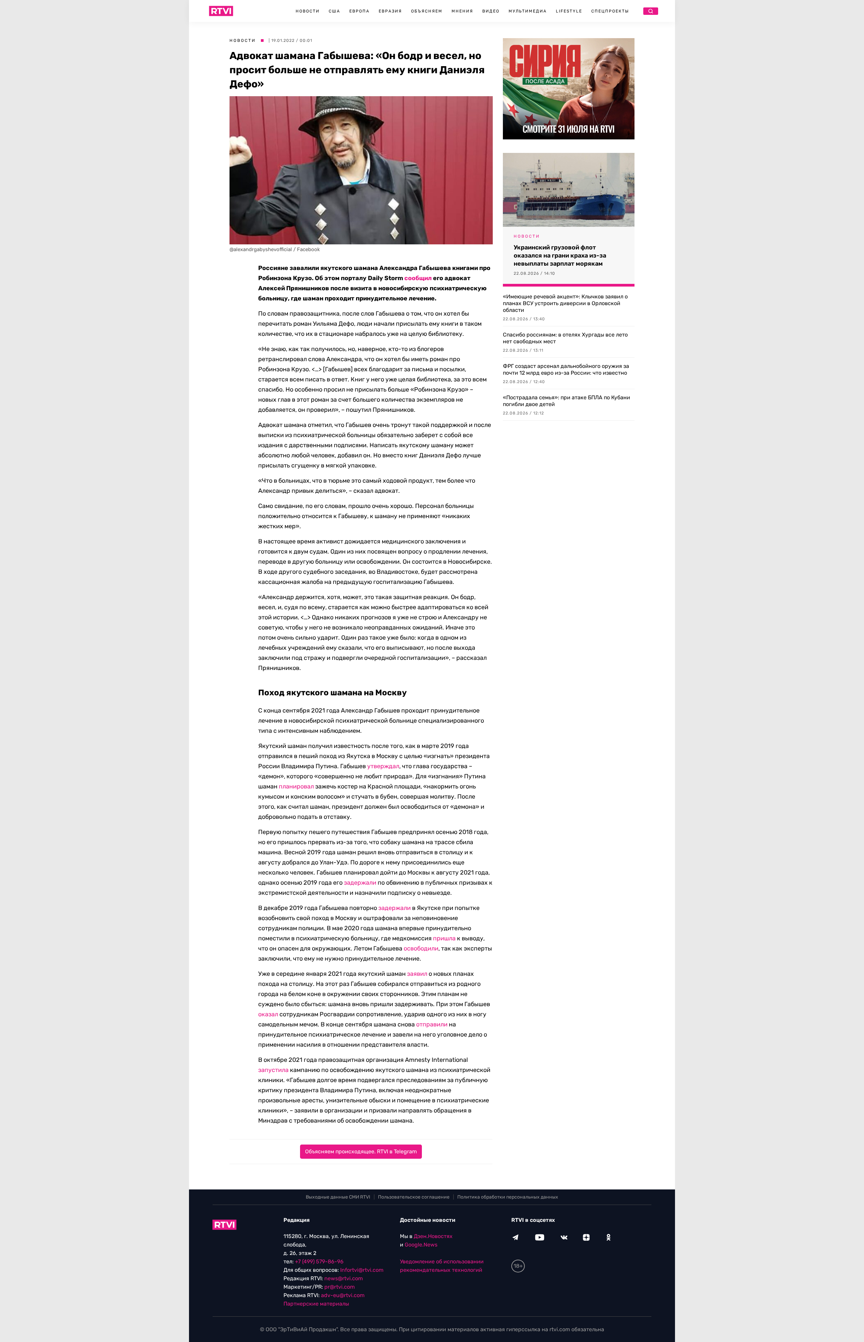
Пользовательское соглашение (414, 1197)
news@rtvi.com (343, 1278)
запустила (273, 1070)
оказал (268, 1014)
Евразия (390, 11)
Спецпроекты (610, 11)
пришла (444, 938)
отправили (432, 1024)
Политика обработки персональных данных (507, 1197)
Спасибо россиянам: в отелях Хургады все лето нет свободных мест (565, 338)
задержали (360, 882)
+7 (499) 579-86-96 (319, 1261)
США (334, 11)
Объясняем (426, 11)
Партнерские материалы (316, 1303)
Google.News (421, 1244)
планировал (296, 786)
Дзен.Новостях (433, 1236)
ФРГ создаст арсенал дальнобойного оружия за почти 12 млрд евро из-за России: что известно (566, 369)
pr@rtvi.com (339, 1287)
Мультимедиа (528, 11)
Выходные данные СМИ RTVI (338, 1197)
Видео (491, 11)
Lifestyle (569, 11)
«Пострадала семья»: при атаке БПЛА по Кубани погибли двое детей (566, 400)
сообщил (418, 278)
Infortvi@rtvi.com (361, 1270)
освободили (421, 948)
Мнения (462, 11)
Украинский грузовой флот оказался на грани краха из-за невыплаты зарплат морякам (560, 255)
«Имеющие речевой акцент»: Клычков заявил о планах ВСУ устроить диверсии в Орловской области (565, 303)
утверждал (383, 766)
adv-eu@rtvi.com (342, 1295)
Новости (308, 11)
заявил (417, 973)
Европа (359, 11)
